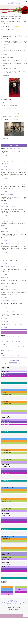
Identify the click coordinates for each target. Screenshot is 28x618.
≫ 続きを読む (4, 155)
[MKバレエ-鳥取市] (14, 2)
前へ (5, 363)
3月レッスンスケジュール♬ (12, 158)
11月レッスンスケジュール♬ (12, 182)
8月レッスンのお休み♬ (11, 289)
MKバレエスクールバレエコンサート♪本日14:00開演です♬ (13, 346)
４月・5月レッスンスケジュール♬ (13, 218)
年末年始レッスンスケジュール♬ (13, 169)
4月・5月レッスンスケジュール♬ (13, 148)
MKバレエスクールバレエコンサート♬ (9, 350)
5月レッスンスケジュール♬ (12, 300)
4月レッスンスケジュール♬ (12, 311)
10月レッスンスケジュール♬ (12, 194)
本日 (13, 363)
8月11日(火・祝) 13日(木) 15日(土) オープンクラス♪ (12, 336)
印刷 (11, 582)
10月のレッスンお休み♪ (11, 266)
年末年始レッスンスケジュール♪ (13, 243)
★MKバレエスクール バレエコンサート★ (10, 355)
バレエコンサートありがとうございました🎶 (10, 341)
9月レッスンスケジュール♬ (12, 277)
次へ (20, 363)
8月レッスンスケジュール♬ (12, 206)
